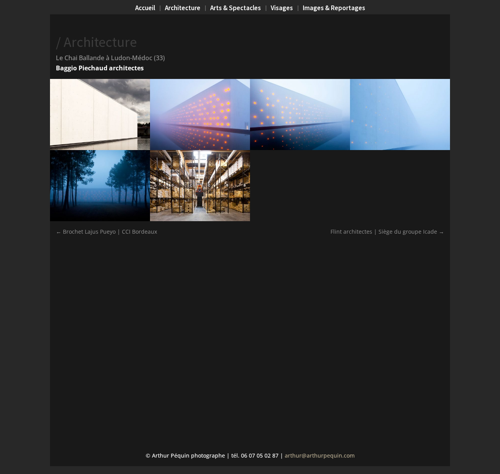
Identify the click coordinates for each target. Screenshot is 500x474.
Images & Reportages (334, 8)
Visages (282, 8)
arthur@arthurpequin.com (320, 455)
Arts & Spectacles (235, 8)
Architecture (182, 8)
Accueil (145, 8)
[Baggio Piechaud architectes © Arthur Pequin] (300, 150)
